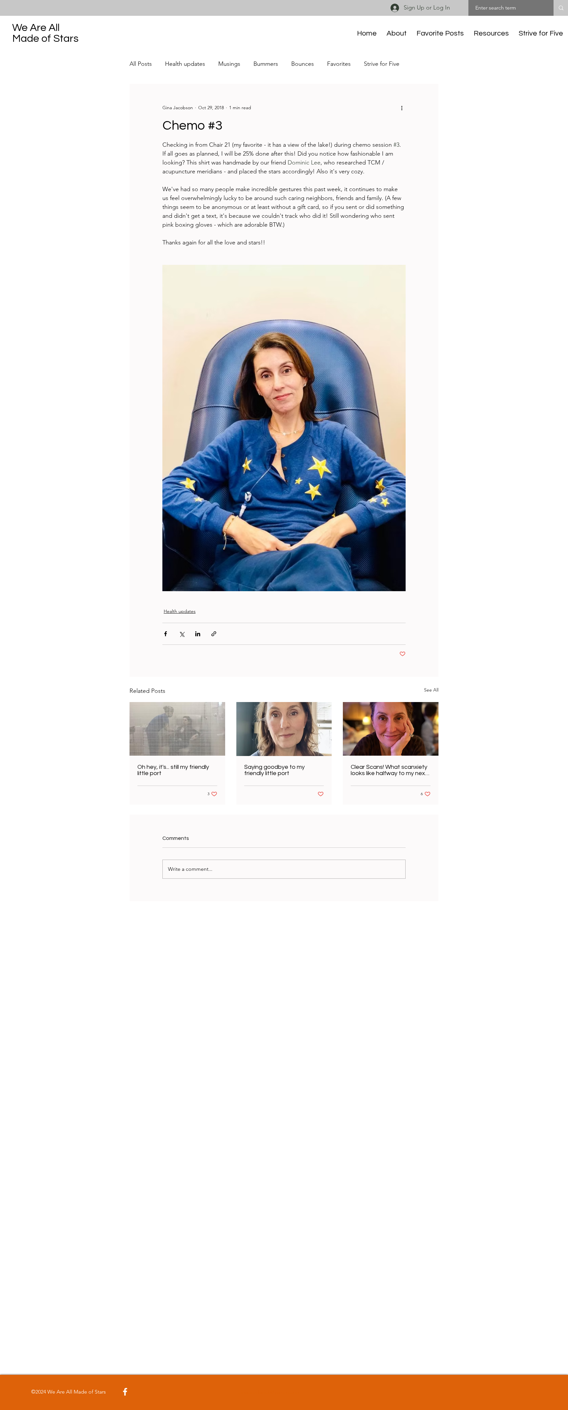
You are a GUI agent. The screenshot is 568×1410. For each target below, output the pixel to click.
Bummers (265, 63)
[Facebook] (125, 1392)
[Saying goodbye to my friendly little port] (284, 729)
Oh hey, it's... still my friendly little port (173, 770)
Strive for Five (381, 63)
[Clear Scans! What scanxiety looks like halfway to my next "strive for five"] (390, 729)
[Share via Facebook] (165, 634)
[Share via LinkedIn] (198, 634)
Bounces (302, 63)
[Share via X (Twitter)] (181, 634)
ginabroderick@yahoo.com (269, 1392)
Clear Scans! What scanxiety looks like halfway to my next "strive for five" (389, 770)
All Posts (141, 63)
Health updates (185, 63)
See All (431, 690)
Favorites (339, 63)
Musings (229, 63)
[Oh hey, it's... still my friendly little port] (177, 729)
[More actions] (402, 108)
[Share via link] (214, 634)
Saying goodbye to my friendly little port (274, 770)
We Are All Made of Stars (45, 33)
